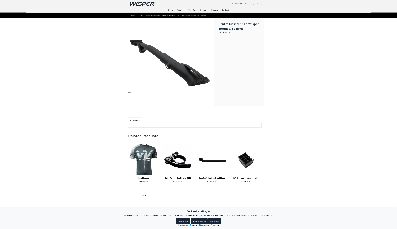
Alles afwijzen (214, 221)
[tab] (135, 120)
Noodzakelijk (184, 225)
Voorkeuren (205, 225)
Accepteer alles (183, 221)
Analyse (194, 225)
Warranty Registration (252, 4)
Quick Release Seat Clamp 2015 (178, 178)
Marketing (216, 225)
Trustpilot (144, 195)
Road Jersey (143, 178)
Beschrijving (135, 120)
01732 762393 (238, 4)
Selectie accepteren (199, 221)
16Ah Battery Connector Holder (246, 178)
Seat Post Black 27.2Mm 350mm (212, 178)
